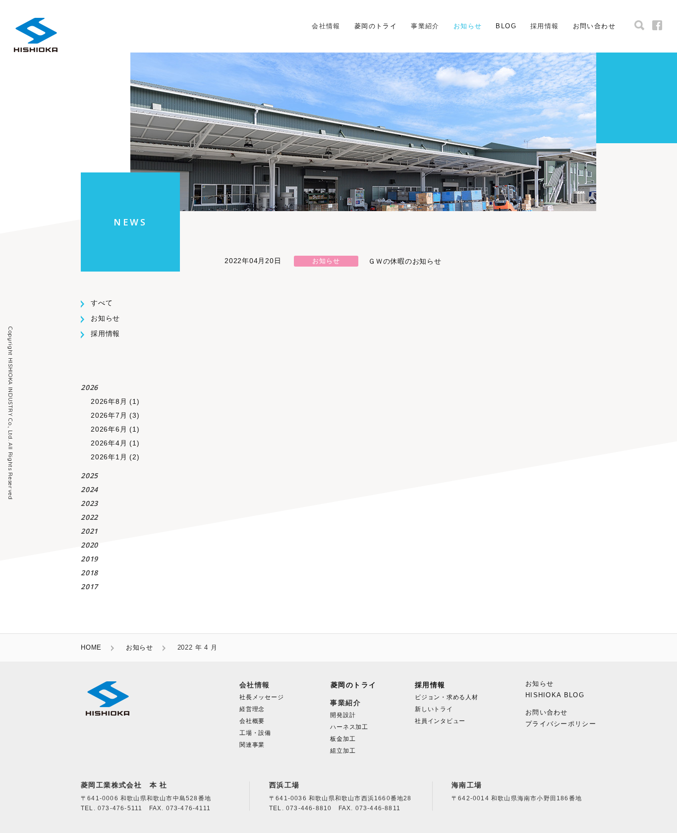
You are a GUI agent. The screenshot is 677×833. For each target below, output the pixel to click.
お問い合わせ (594, 26)
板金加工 (342, 738)
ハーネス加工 (349, 726)
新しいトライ (434, 709)
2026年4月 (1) (115, 443)
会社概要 (252, 721)
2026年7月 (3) (115, 415)
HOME (91, 647)
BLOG (506, 26)
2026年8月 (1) (115, 401)
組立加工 (342, 750)
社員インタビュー (440, 721)
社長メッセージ (261, 697)
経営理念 (252, 709)
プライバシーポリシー (560, 723)
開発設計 (342, 715)
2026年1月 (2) (115, 457)
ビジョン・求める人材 (446, 697)
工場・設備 (255, 732)
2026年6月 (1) (115, 429)
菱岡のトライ (375, 26)
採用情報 (105, 333)
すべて (102, 303)
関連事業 (252, 744)
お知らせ (467, 26)
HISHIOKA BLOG (554, 695)
